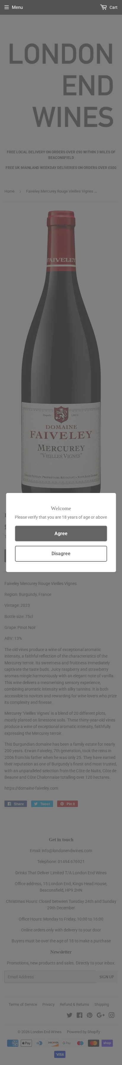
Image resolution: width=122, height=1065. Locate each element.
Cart (113, 7)
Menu (17, 7)
